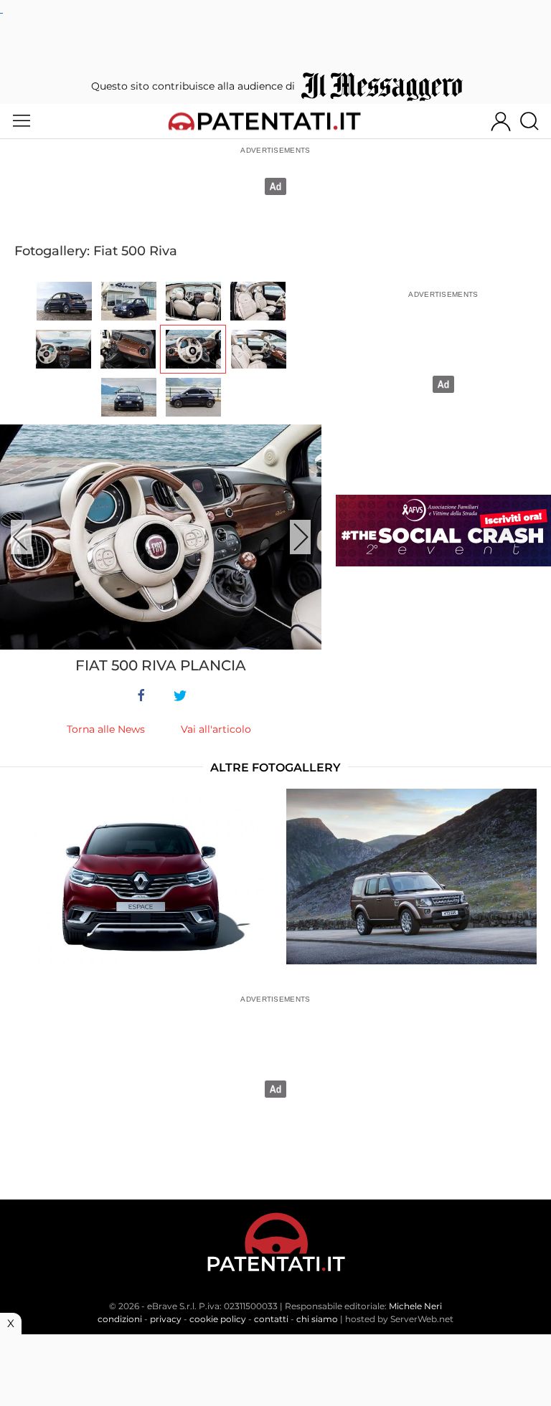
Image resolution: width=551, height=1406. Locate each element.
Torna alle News (106, 729)
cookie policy (217, 1319)
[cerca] (535, 121)
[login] (501, 121)
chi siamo (317, 1319)
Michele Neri (415, 1306)
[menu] (21, 121)
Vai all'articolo (216, 729)
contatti (271, 1319)
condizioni (120, 1319)
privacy (166, 1319)
